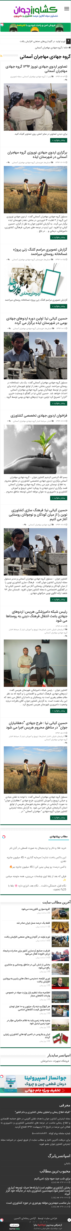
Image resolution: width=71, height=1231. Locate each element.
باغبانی (67, 1164)
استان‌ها (47, 162)
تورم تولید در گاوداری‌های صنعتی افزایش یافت (42, 41)
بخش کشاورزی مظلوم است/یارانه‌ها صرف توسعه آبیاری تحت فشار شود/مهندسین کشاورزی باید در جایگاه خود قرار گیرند (38, 1191)
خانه (66, 48)
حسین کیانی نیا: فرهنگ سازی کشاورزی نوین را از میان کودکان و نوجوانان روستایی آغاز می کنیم (38, 514)
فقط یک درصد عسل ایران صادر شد (33, 923)
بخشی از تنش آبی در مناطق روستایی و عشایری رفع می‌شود (27, 966)
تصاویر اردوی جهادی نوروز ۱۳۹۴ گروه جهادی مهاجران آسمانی (36, 69)
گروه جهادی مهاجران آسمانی (34, 76)
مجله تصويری (16, 76)
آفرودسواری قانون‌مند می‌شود (35, 909)
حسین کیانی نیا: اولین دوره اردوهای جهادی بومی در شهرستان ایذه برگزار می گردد (36, 321)
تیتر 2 (22, 629)
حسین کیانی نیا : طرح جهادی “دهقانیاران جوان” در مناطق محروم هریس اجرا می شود (36, 725)
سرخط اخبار (41, 421)
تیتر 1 (48, 76)
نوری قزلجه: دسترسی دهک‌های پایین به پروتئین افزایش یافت (26, 980)
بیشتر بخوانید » (58, 140)
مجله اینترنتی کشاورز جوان (57, 1119)
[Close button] (69, 1220)
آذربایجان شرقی (58, 629)
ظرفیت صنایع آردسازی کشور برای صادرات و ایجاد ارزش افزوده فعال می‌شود (26, 952)
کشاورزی (31, 1112)
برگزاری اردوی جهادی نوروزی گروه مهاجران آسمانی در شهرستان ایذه (37, 155)
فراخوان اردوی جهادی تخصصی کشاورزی (39, 415)
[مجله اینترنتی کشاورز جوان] (35, 12)
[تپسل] (2, 24)
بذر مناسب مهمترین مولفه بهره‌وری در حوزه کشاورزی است (38, 1203)
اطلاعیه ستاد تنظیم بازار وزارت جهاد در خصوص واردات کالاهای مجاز (28, 994)
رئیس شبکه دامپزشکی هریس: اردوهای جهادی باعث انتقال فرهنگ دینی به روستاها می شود (36, 616)
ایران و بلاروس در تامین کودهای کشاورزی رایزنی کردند (26, 1036)
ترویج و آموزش (32, 629)
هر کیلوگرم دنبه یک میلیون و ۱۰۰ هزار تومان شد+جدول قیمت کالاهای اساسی (29, 1008)
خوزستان (39, 162)
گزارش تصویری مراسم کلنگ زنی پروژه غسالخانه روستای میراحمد (40, 252)
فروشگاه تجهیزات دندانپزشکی (55, 1061)
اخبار (49, 421)
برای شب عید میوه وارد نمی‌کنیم (52, 1178)
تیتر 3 (22, 736)
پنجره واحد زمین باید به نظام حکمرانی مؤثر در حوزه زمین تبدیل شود (28, 1022)
